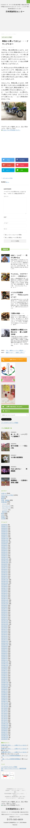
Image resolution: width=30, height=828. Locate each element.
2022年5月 (4, 612)
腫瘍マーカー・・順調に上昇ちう (15, 352)
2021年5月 (4, 632)
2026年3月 (4, 533)
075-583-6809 (15, 819)
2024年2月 (4, 576)
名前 (5, 217)
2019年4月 (4, 675)
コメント (6, 196)
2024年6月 (4, 569)
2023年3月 (4, 595)
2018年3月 (4, 698)
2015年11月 (4, 735)
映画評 (3, 517)
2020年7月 (4, 650)
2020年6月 (4, 651)
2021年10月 (4, 624)
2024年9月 (4, 564)
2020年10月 (4, 644)
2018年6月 (4, 693)
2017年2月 (4, 720)
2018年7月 (4, 691)
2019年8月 (4, 669)
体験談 (3, 497)
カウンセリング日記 (7, 178)
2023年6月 (4, 590)
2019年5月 (4, 674)
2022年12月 (4, 600)
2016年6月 (4, 734)
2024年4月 (4, 572)
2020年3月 (4, 657)
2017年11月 (4, 705)
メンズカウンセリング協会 (9, 422)
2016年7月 (4, 732)
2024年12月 (4, 559)
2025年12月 (4, 538)
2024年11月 (4, 560)
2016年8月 (4, 730)
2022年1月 (4, 619)
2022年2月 (4, 617)
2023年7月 (4, 588)
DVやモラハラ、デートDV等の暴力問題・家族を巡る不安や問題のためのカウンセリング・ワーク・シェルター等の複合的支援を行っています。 (15, 814)
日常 (2, 515)
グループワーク (6, 507)
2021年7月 (4, 629)
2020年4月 (4, 655)
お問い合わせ (21, 798)
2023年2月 (4, 596)
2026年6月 (4, 528)
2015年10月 (4, 737)
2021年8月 (4, 627)
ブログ (23, 790)
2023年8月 (4, 586)
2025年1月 (4, 557)
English (15, 795)
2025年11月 (4, 540)
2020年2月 (4, 658)
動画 (2, 498)
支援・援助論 (5, 500)
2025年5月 (4, 550)
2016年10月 (4, 727)
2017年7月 (4, 711)
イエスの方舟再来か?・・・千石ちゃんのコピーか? (19, 295)
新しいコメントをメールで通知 (13, 234)
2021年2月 (4, 638)
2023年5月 (4, 591)
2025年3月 (4, 554)
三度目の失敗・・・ (17, 313)
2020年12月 (4, 641)
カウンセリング (6, 506)
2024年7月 (4, 567)
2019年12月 (4, 662)
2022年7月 (4, 608)
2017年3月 (4, 718)
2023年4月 (4, 593)
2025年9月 (4, 543)
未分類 (3, 518)
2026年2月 (4, 535)
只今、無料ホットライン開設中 (16, 350)
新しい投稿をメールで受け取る (13, 237)
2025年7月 (4, 547)
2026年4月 (4, 531)
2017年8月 (4, 710)
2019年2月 (4, 679)
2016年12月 (4, 723)
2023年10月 (4, 583)
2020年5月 (4, 653)
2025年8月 (4, 545)
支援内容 (7, 790)
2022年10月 (4, 603)
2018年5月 (4, 694)
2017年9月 (4, 708)
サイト (5, 229)
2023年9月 (4, 584)
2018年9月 (4, 687)
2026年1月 (4, 536)
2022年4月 (4, 614)
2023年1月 (4, 598)
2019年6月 (4, 672)
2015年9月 (4, 739)
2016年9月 (4, 729)
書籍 (15, 792)
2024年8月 (4, 566)
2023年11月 (4, 581)
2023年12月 (4, 579)
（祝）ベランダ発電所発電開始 (10, 755)
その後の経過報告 (17, 457)
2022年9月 (4, 605)
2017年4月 (4, 717)
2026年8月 (4, 524)
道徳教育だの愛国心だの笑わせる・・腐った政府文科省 (19, 332)
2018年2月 (4, 699)
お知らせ (4, 493)
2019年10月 (4, 665)
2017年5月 (4, 715)
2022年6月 (4, 610)
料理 (2, 513)
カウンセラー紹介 (16, 790)
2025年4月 (4, 552)
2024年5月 (4, 571)
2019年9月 (4, 667)
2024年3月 (4, 574)
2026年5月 (4, 530)
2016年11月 (4, 725)
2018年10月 (4, 686)
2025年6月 (4, 548)
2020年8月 (4, 648)
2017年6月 (4, 713)
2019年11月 (4, 663)
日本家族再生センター (15, 11)
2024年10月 (4, 562)
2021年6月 (4, 631)
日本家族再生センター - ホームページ (15, 788)
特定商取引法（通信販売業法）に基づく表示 (15, 796)
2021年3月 (4, 636)
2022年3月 (4, 615)
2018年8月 (4, 689)
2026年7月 (4, 526)
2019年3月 (4, 677)
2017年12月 (4, 703)
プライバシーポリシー (11, 798)
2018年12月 (4, 682)
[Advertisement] (15, 23)
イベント (4, 504)
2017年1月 (4, 722)
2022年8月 (4, 607)
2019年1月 (4, 681)
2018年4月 (4, 696)
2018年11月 (4, 684)
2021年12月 (4, 620)
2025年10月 (4, 542)
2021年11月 (4, 622)
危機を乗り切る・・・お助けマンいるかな (14, 745)
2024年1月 (4, 578)
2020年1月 (4, 660)
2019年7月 (4, 670)
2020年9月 (4, 646)
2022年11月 (4, 602)
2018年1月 (4, 701)
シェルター (5, 509)
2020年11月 (4, 643)
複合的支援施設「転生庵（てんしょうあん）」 (15, 793)
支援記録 (4, 502)
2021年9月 (4, 626)
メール (6, 223)
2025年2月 (4, 555)
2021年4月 (4, 634)
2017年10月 (4, 706)
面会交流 (4, 511)
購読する (7, 411)
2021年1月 (4, 639)
